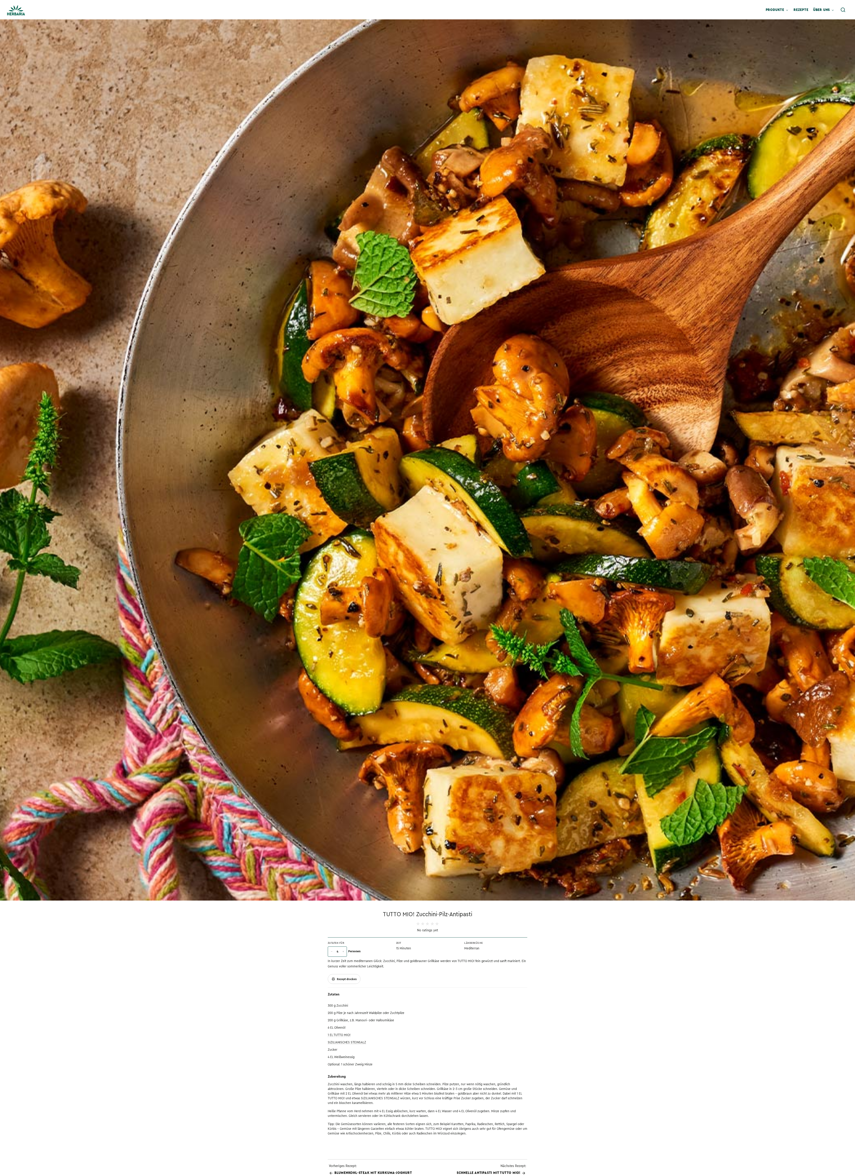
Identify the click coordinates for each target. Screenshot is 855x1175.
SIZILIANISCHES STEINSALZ (347, 1042)
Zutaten (333, 994)
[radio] (418, 924)
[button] (843, 10)
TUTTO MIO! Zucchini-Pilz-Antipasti (427, 914)
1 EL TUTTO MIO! (339, 1035)
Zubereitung (337, 1076)
